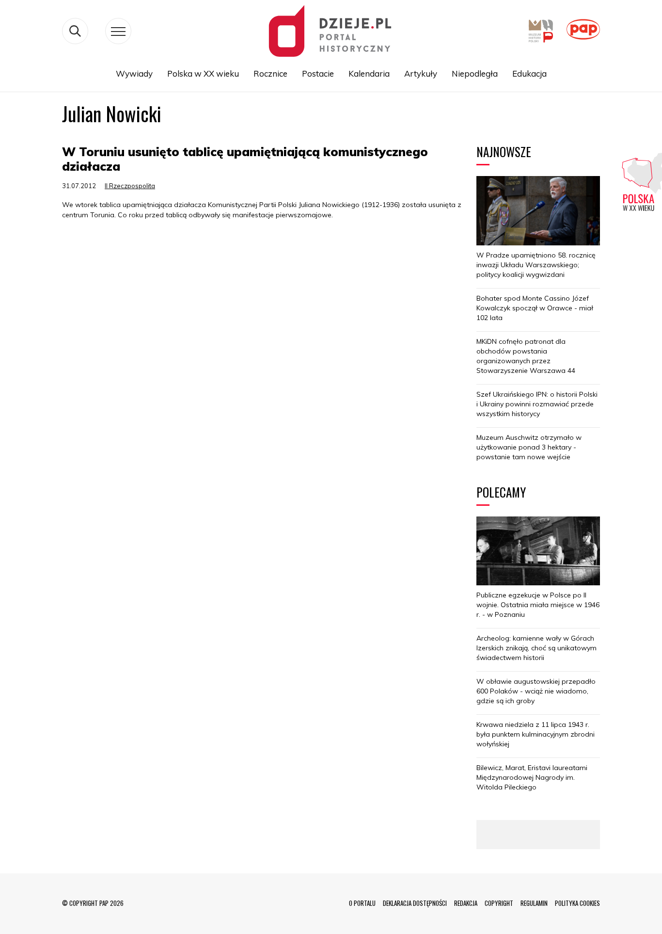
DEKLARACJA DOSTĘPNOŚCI (415, 903)
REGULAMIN (534, 903)
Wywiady (134, 73)
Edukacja (529, 73)
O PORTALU (362, 903)
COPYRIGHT (499, 903)
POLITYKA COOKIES (577, 903)
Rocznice (270, 73)
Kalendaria (369, 73)
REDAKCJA (465, 903)
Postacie (318, 73)
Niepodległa (475, 73)
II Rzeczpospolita (130, 186)
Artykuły (420, 73)
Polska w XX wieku (203, 73)
